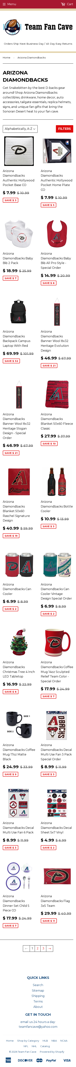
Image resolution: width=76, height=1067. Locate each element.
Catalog (45, 1046)
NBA (54, 1040)
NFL (26, 1046)
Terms (38, 1001)
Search (38, 985)
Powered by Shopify (52, 1051)
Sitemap (38, 990)
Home (6, 57)
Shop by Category (28, 1040)
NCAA (63, 1040)
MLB (45, 1040)
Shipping (38, 996)
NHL (34, 1046)
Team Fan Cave (27, 1051)
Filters (64, 129)
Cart (69, 4)
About (38, 1007)
